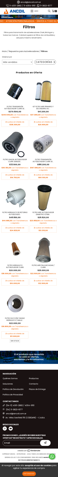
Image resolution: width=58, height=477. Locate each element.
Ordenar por (7, 57)
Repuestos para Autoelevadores (24, 51)
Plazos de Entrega (37, 389)
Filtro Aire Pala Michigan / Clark (43, 266)
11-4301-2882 (15, 5)
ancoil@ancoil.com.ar (31, 2)
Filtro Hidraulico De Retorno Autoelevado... (14, 213)
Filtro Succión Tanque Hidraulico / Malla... (15, 319)
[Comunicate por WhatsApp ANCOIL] (52, 456)
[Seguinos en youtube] (11, 429)
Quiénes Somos (10, 378)
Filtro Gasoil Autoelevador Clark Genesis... (15, 160)
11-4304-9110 (29, 5)
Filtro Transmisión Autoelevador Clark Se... (14, 108)
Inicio (4, 51)
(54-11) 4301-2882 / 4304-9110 (20, 405)
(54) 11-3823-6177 (14, 409)
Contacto (33, 383)
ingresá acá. (48, 457)
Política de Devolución (13, 389)
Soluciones (8, 383)
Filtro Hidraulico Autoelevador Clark (15, 266)
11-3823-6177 (46, 5)
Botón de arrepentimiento (29, 460)
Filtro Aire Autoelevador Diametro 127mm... (43, 213)
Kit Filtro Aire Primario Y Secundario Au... (43, 108)
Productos (34, 378)
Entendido (29, 474)
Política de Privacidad (13, 394)
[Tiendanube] (29, 451)
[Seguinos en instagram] (5, 429)
